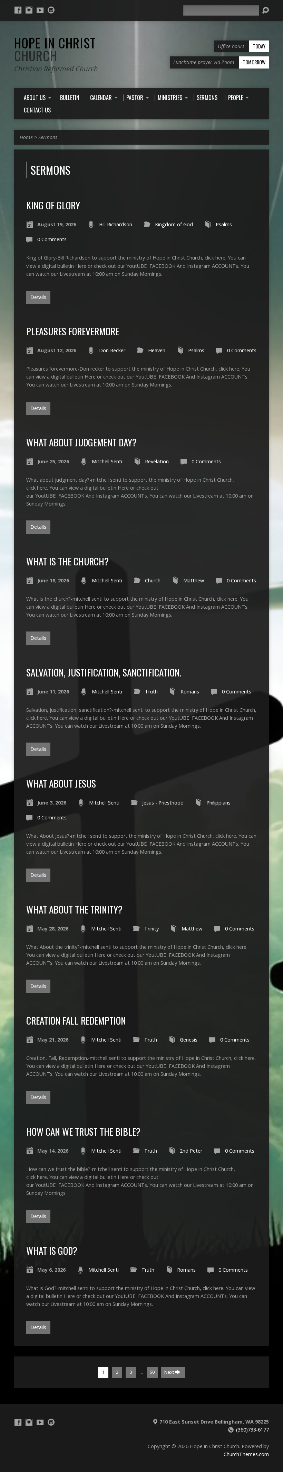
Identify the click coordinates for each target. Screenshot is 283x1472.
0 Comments (52, 239)
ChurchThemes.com (246, 1454)
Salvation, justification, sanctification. (104, 672)
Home (26, 137)
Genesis (188, 1039)
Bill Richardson (115, 224)
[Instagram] (29, 10)
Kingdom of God (174, 224)
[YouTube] (40, 10)
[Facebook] (17, 10)
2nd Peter (191, 1150)
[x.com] (51, 10)
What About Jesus (61, 783)
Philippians (218, 802)
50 (152, 1372)
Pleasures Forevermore (72, 331)
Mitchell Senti (107, 461)
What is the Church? (67, 561)
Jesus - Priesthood (163, 802)
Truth (151, 691)
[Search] (265, 10)
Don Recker (112, 350)
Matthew (193, 580)
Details (38, 297)
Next (169, 1372)
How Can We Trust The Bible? (83, 1131)
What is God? (51, 1250)
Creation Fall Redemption (76, 1020)
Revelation (157, 461)
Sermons (47, 137)
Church (152, 580)
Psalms (224, 224)
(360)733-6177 (252, 1429)
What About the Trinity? (74, 909)
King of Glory (53, 205)
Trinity (151, 928)
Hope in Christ (55, 49)
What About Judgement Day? (81, 442)
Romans (189, 691)
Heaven (156, 350)
